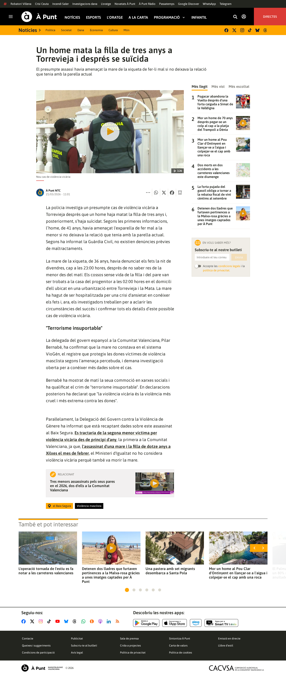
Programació (167, 17)
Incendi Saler (60, 3)
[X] (234, 30)
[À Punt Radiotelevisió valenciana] (42, 668)
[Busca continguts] (235, 17)
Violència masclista (89, 505)
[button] (127, 590)
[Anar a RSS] (118, 621)
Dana (80, 30)
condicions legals (229, 266)
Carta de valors (178, 645)
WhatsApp (209, 3)
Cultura (113, 30)
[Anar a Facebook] (24, 621)
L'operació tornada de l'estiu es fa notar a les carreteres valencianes (45, 570)
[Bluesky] (257, 30)
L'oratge (106, 3)
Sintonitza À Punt (179, 638)
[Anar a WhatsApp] (84, 621)
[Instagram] (242, 30)
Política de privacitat (133, 652)
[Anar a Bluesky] (67, 621)
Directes (270, 16)
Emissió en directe (229, 638)
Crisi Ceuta (42, 3)
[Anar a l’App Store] (174, 623)
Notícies (72, 17)
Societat (66, 30)
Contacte (27, 638)
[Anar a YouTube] (58, 621)
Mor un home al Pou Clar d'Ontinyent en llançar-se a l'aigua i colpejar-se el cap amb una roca (238, 572)
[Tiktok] (250, 30)
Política (50, 30)
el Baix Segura (62, 505)
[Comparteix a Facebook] (172, 192)
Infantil (199, 17)
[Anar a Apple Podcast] (101, 621)
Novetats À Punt (125, 3)
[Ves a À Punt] (39, 16)
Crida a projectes (130, 645)
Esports (93, 17)
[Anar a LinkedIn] (109, 621)
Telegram (226, 3)
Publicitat (77, 638)
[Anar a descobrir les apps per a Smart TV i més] (221, 623)
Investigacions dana (84, 3)
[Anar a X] (33, 621)
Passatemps (166, 3)
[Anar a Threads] (75, 621)
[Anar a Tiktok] (50, 621)
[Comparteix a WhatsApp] (156, 192)
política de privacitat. (216, 270)
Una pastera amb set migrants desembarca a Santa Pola (170, 570)
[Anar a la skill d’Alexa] (196, 623)
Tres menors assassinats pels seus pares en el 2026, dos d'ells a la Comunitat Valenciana (82, 485)
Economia (96, 30)
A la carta (138, 17)
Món (126, 30)
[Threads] (265, 30)
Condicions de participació (38, 652)
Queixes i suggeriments (36, 645)
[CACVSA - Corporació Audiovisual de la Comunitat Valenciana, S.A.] (237, 668)
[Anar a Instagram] (41, 621)
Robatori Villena (21, 3)
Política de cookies (180, 652)
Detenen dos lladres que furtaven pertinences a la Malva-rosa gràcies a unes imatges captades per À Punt (111, 575)
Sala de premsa (129, 638)
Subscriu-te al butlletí (84, 645)
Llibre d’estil (225, 645)
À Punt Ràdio (147, 3)
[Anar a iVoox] (92, 621)
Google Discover (188, 3)
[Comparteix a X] (164, 192)
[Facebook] (226, 30)
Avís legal (77, 652)
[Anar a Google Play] (146, 623)
